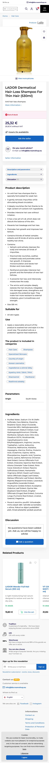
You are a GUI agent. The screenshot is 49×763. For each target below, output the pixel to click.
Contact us (29, 715)
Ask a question (26, 542)
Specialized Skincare (18, 354)
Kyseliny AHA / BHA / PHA (20, 372)
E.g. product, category (18, 29)
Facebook (24, 703)
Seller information (13, 158)
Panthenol (29, 377)
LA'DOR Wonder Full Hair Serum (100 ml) (17, 587)
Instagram (37, 703)
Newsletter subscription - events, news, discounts (21, 672)
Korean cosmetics (16, 363)
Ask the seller (24, 138)
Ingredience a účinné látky (20, 368)
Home (5, 16)
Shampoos (28, 350)
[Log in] (31, 9)
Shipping (29, 719)
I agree (24, 757)
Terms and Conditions (34, 723)
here (24, 749)
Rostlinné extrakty (16, 381)
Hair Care (15, 16)
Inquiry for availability (18, 132)
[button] (26, 9)
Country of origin (16, 359)
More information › (13, 105)
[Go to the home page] (10, 8)
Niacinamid (14, 377)
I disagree (24, 753)
